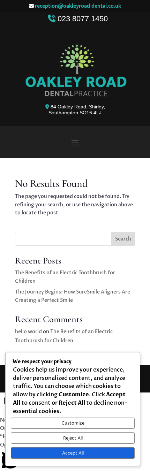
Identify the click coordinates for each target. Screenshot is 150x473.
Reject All (73, 438)
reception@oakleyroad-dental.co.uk (78, 6)
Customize (72, 423)
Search (123, 239)
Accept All (73, 453)
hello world (28, 331)
